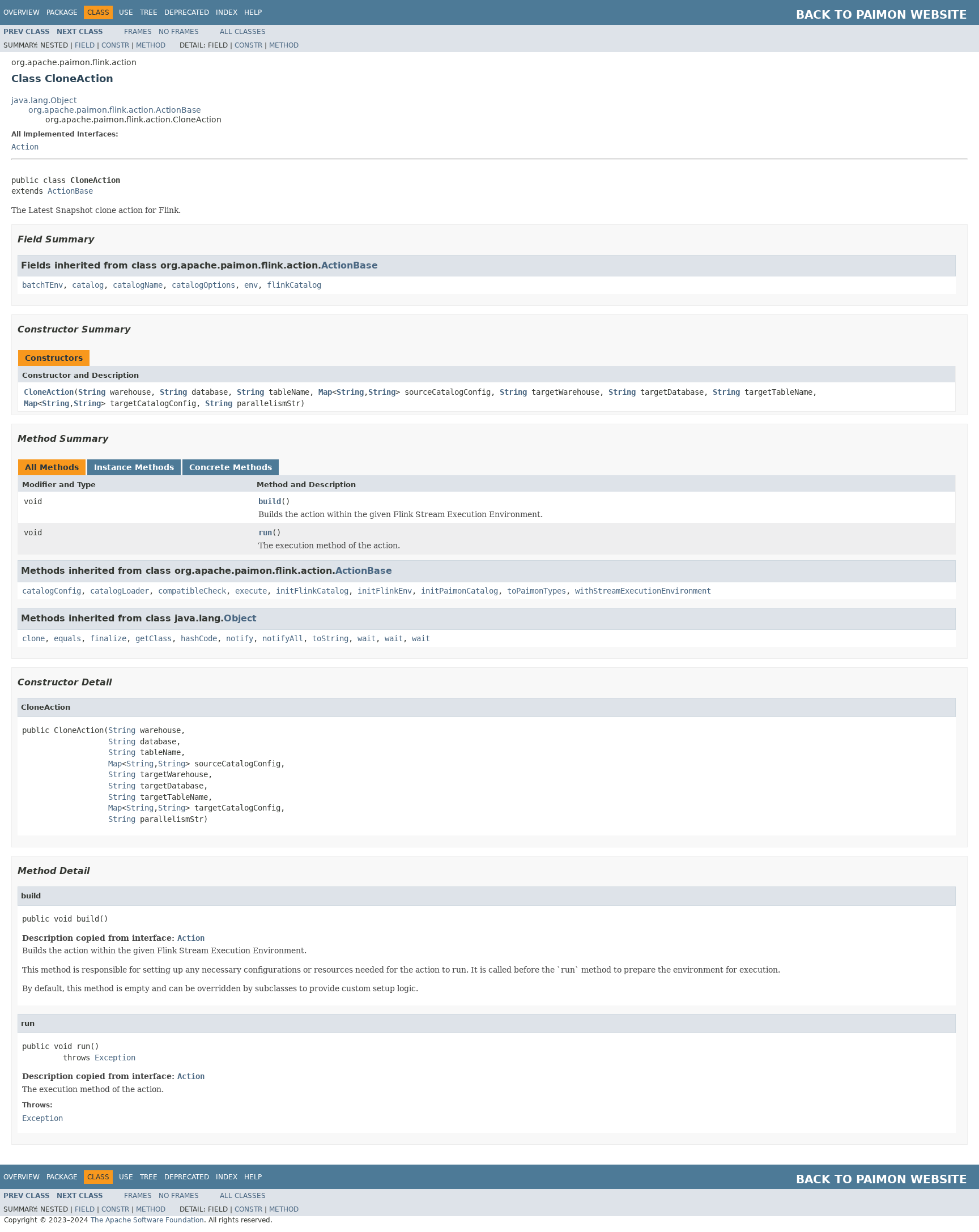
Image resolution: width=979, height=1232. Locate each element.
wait (366, 638)
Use (126, 12)
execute (251, 590)
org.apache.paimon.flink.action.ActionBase (114, 109)
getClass (153, 638)
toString (330, 638)
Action (25, 146)
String (91, 392)
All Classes (243, 32)
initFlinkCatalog (312, 590)
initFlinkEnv (384, 590)
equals (67, 638)
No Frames (179, 32)
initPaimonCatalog (459, 590)
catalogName (138, 284)
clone (33, 638)
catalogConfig (51, 590)
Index (226, 12)
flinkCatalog (294, 284)
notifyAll (282, 638)
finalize (108, 638)
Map (325, 392)
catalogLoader (119, 590)
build (269, 501)
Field (85, 45)
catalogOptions (203, 284)
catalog (88, 284)
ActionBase (70, 190)
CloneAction (49, 392)
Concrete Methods (230, 467)
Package (62, 12)
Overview (21, 12)
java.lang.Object (43, 100)
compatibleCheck (192, 590)
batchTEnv (42, 284)
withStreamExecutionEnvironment (643, 590)
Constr (115, 45)
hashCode (199, 638)
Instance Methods (134, 467)
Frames (138, 32)
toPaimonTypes (536, 590)
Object (240, 618)
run (265, 532)
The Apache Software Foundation (147, 1220)
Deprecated (186, 12)
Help (253, 12)
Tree (149, 12)
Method (150, 45)
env (251, 284)
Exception (115, 1057)
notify (239, 638)
